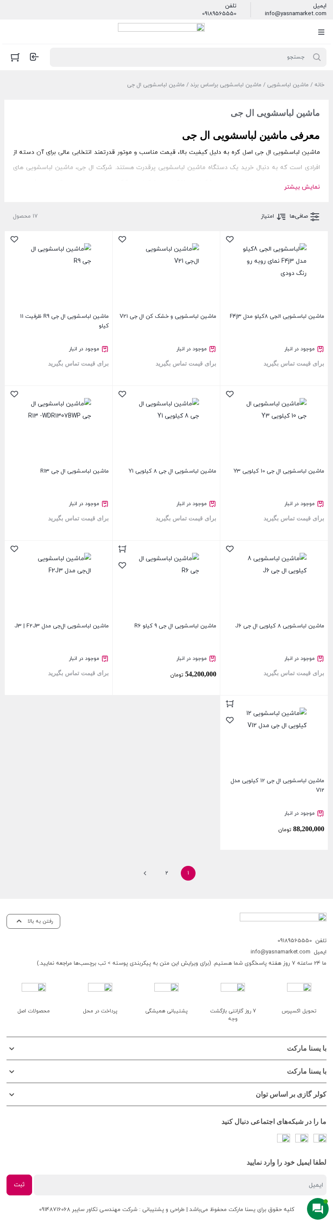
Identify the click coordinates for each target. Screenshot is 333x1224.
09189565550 (219, 14)
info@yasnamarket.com (295, 14)
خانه (319, 85)
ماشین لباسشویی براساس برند (225, 85)
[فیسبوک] (319, 1140)
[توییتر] (283, 1140)
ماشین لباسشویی (288, 85)
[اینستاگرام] (301, 1140)
